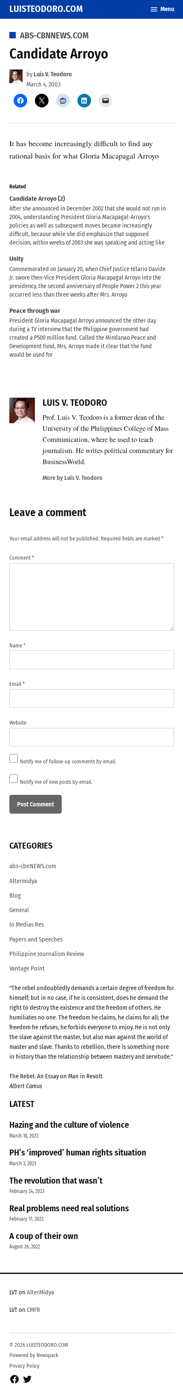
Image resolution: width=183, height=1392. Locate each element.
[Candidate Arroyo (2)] (87, 221)
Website (17, 722)
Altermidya (23, 881)
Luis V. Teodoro (53, 74)
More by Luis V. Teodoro (73, 478)
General (19, 910)
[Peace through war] (87, 333)
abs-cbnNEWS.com (54, 35)
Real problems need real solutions (69, 1208)
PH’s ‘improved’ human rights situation (77, 1152)
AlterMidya (40, 1292)
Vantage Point (27, 968)
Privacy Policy (24, 1366)
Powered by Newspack (33, 1355)
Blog (15, 895)
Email (17, 684)
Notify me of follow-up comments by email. (68, 761)
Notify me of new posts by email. (56, 782)
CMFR (33, 1310)
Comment (21, 557)
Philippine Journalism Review (46, 954)
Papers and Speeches (36, 939)
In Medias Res (26, 924)
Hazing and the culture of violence (69, 1125)
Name (17, 645)
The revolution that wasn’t (56, 1180)
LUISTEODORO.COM (46, 8)
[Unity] (87, 277)
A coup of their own (43, 1236)
